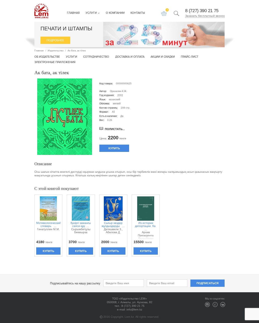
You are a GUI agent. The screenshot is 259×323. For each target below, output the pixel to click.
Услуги (92, 13)
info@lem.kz (134, 309)
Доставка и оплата (129, 56)
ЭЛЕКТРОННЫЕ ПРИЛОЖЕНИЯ (54, 62)
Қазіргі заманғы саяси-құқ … (81, 224)
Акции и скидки (163, 56)
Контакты (138, 13)
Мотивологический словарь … (48, 224)
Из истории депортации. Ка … (145, 226)
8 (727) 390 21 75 (202, 10)
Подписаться (207, 283)
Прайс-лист (189, 56)
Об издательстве (47, 56)
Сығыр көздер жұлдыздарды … (113, 224)
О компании (115, 13)
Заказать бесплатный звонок (205, 15)
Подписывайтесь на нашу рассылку (75, 283)
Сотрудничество (96, 56)
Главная (73, 13)
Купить (114, 148)
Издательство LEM (41, 11)
